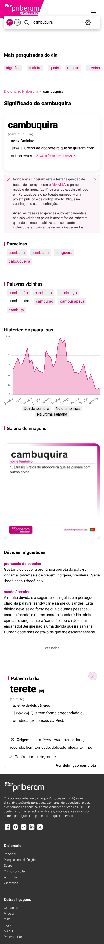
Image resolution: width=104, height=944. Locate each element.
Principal (10, 854)
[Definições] (88, 22)
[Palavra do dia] (92, 676)
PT (10, 22)
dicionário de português (24, 803)
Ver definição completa (76, 765)
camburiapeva (72, 301)
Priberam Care (13, 937)
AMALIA (59, 184)
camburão (44, 301)
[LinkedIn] (31, 829)
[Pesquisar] (26, 22)
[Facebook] (7, 829)
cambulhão (18, 292)
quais (54, 68)
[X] (40, 829)
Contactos (11, 908)
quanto (73, 68)
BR (17, 22)
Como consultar (15, 871)
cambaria (17, 252)
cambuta (16, 310)
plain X (8, 931)
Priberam (10, 914)
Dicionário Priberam (21, 91)
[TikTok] (23, 829)
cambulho (43, 292)
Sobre (8, 866)
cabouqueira (19, 261)
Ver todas (52, 648)
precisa (94, 68)
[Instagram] (15, 829)
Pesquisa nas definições (20, 860)
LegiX (8, 925)
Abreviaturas (12, 877)
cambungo (68, 292)
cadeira (35, 68)
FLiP (7, 919)
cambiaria (40, 252)
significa (13, 68)
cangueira (64, 252)
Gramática (11, 883)
